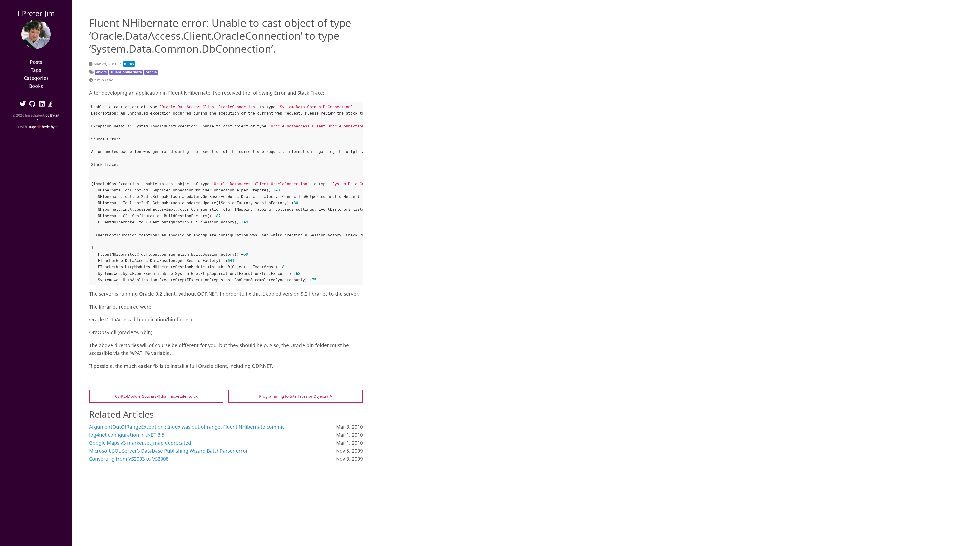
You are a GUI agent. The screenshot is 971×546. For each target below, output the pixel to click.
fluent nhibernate (126, 72)
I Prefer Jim (36, 13)
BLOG (129, 64)
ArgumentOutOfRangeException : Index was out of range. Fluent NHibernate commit (186, 427)
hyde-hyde (50, 127)
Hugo (32, 127)
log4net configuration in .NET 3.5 (126, 434)
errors (101, 72)
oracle (151, 72)
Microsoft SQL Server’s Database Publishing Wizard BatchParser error (168, 451)
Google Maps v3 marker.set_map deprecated (140, 443)
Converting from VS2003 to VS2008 (129, 459)
